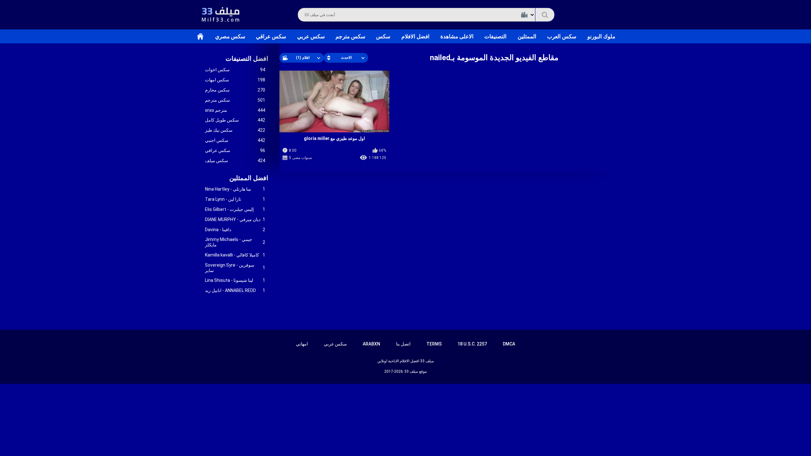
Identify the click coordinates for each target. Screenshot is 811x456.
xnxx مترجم (235, 110)
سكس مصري (230, 36)
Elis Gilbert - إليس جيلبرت (235, 209)
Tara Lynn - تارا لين (235, 199)
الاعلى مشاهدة (457, 36)
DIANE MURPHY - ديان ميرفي (235, 219)
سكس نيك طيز (235, 130)
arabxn (371, 343)
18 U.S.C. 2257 (472, 343)
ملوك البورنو (601, 36)
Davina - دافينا (235, 229)
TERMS (434, 343)
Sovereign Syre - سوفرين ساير (235, 268)
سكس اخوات (235, 69)
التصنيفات (495, 36)
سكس (383, 36)
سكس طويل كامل (235, 120)
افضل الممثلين (248, 178)
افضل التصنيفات (247, 58)
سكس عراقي (271, 36)
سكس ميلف (235, 160)
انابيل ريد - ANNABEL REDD (235, 290)
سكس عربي (311, 36)
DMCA (509, 343)
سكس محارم (235, 89)
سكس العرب (561, 36)
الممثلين (527, 36)
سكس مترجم (350, 36)
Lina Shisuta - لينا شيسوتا (235, 280)
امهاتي (302, 343)
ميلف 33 (411, 371)
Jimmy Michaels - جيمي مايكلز (235, 242)
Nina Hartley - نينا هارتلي (235, 189)
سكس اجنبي (235, 140)
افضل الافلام (415, 36)
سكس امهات (235, 79)
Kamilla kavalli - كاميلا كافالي (235, 254)
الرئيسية (200, 36)
